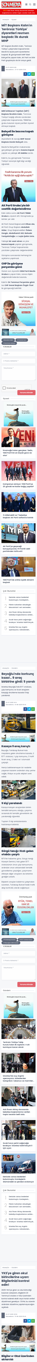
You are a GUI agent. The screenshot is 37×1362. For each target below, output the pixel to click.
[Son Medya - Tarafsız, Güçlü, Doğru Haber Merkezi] (11, 4)
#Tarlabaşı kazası (9, 940)
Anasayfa (5, 20)
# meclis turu (21, 340)
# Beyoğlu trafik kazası (10, 943)
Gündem (15, 668)
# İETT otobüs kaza (26, 940)
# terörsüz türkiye (9, 343)
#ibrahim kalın (8, 340)
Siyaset (14, 20)
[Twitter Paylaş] (29, 74)
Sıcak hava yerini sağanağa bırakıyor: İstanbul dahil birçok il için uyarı (18, 12)
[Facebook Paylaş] (25, 74)
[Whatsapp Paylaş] (33, 74)
